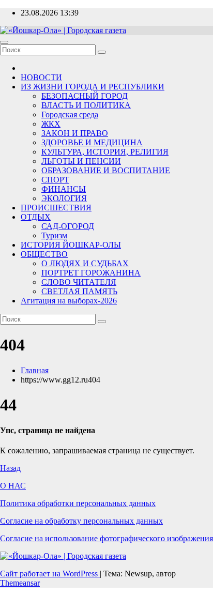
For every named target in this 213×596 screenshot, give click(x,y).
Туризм (54, 235)
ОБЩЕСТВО (44, 254)
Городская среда (69, 114)
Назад (10, 468)
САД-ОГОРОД (67, 226)
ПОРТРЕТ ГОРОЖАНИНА (91, 272)
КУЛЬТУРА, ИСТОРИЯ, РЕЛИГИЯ (105, 151)
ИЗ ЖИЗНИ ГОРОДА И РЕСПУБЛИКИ (92, 86)
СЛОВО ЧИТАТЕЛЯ (78, 282)
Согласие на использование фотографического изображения (106, 538)
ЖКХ (50, 123)
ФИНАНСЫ (63, 189)
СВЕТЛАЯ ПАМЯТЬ (79, 291)
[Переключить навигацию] (4, 42)
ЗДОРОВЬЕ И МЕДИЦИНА (92, 142)
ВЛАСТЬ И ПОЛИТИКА (86, 105)
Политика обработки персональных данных (78, 503)
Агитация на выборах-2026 (69, 300)
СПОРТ (55, 179)
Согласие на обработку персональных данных (81, 520)
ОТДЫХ (36, 216)
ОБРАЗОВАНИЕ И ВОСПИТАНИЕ (105, 170)
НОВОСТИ (41, 77)
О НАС (13, 485)
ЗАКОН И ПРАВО (74, 133)
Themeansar (20, 582)
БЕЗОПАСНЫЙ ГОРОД (84, 95)
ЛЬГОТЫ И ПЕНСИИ (81, 161)
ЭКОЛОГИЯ (64, 198)
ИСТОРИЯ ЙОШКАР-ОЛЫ (71, 244)
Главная (35, 370)
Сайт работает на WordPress (50, 573)
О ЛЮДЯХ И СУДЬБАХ (85, 263)
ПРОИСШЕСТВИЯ (56, 207)
